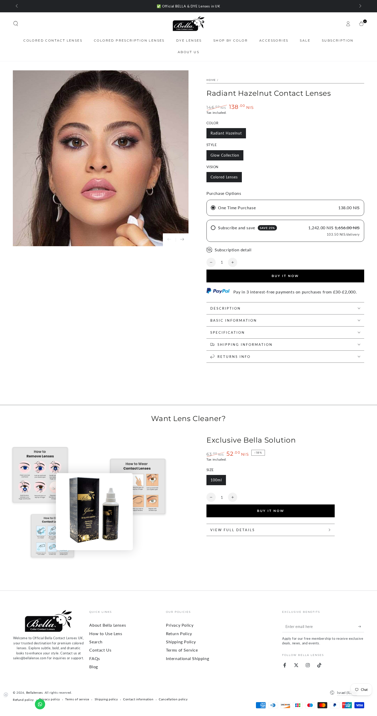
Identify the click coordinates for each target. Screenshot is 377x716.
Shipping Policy (181, 641)
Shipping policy (106, 699)
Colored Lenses (224, 177)
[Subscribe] (361, 626)
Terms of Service (182, 649)
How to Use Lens (105, 633)
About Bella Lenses (107, 625)
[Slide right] (359, 6)
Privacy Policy (179, 625)
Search (96, 641)
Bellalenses (34, 692)
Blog (93, 666)
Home (211, 79)
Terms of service (77, 699)
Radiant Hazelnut (226, 133)
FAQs (94, 658)
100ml (216, 480)
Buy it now (285, 276)
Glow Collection (225, 155)
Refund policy (23, 700)
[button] (15, 23)
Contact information (138, 699)
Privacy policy (49, 699)
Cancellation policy (173, 699)
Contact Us (100, 649)
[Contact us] (40, 704)
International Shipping (187, 658)
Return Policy (179, 633)
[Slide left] (17, 6)
